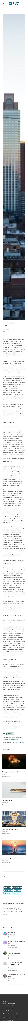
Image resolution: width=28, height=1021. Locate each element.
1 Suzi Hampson (6, 833)
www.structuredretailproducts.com (10, 739)
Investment (7, 893)
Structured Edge (17, 887)
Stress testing (17, 893)
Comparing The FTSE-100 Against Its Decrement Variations (15, 964)
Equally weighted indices (10, 829)
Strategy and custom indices (11, 772)
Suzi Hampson (12, 980)
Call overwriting (7, 800)
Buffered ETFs (11, 932)
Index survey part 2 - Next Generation (14, 858)
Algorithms (10, 733)
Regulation (17, 890)
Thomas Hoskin (13, 947)
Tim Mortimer (7, 331)
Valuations (7, 887)
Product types (8, 890)
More (4, 918)
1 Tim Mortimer (6, 776)
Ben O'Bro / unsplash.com (18, 742)
